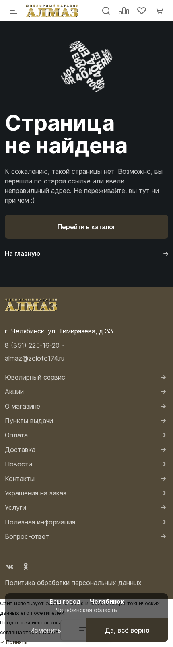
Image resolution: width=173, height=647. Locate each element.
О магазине (22, 406)
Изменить (45, 630)
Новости (18, 464)
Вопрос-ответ (27, 536)
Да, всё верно (127, 630)
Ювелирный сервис (35, 377)
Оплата (16, 435)
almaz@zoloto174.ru (34, 358)
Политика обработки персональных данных (73, 583)
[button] (86, 345)
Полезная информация (40, 522)
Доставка (20, 450)
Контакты (20, 478)
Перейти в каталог (87, 227)
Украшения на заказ (35, 493)
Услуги (15, 507)
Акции (14, 392)
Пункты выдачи (29, 421)
